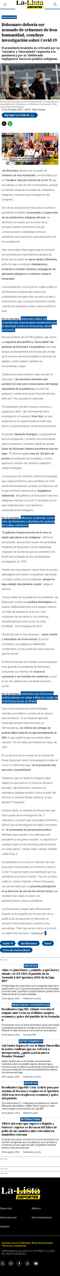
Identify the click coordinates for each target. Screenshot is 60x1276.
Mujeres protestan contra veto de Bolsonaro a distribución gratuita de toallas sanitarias (28, 521)
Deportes (31, 965)
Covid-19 (8, 943)
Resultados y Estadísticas (31, 1004)
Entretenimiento (31, 1041)
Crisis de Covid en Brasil (16, 950)
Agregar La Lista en (17, 115)
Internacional (9, 17)
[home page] (30, 1193)
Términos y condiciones (14, 1245)
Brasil (48, 943)
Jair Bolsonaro (28, 943)
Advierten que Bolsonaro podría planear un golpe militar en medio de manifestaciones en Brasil (30, 697)
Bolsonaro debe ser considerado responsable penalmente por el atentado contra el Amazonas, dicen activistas (29, 324)
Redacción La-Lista (32, 998)
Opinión (5, 1226)
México (36, 1208)
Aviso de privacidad (42, 1243)
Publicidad (25, 1243)
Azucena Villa (29, 1035)
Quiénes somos (10, 1243)
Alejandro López (30, 1113)
